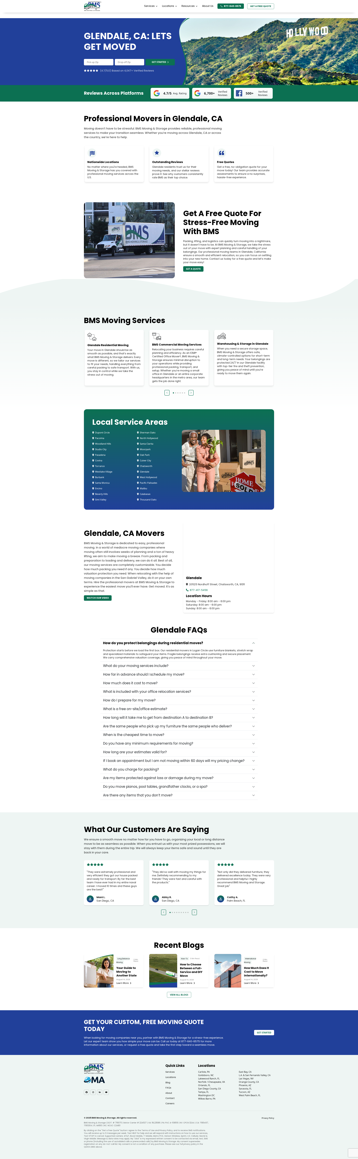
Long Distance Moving (123, 960)
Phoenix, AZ (245, 1085)
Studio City (100, 449)
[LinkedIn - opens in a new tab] (99, 1092)
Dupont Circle (102, 432)
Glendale (144, 471)
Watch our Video (98, 597)
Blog (167, 1082)
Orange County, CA (249, 1081)
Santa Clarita (146, 443)
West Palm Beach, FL (249, 1095)
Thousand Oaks (147, 499)
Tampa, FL (203, 1091)
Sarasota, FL (245, 1088)
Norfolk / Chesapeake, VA (211, 1081)
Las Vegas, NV (246, 1078)
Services (149, 6)
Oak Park (144, 454)
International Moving (250, 960)
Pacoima (99, 438)
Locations (168, 6)
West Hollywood (148, 477)
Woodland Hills (103, 443)
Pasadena (100, 454)
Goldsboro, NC (206, 1075)
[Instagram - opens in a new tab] (93, 1092)
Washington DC (206, 1095)
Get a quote (193, 268)
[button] (166, 393)
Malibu (143, 488)
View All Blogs (179, 994)
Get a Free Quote (260, 6)
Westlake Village (103, 471)
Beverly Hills (101, 494)
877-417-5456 (198, 590)
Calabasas (144, 494)
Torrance (100, 466)
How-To (184, 958)
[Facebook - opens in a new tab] (86, 1092)
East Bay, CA (245, 1071)
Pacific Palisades (148, 482)
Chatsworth (145, 466)
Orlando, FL (204, 1085)
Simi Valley (100, 499)
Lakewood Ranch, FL (209, 1078)
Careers (169, 1103)
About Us (207, 6)
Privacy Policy (268, 1118)
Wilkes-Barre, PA (206, 1098)
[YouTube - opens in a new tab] (106, 1092)
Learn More (122, 983)
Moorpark (145, 449)
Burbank (99, 477)
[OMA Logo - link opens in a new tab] (94, 1080)
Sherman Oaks (147, 432)
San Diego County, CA (209, 1088)
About (168, 1093)
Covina (98, 460)
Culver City (145, 460)
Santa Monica (102, 482)
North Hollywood (148, 438)
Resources (188, 6)
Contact (170, 1098)
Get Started (159, 62)
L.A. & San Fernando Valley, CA (254, 1075)
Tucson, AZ (244, 1091)
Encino (98, 488)
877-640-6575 (232, 6)
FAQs (168, 1087)
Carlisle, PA (204, 1071)
